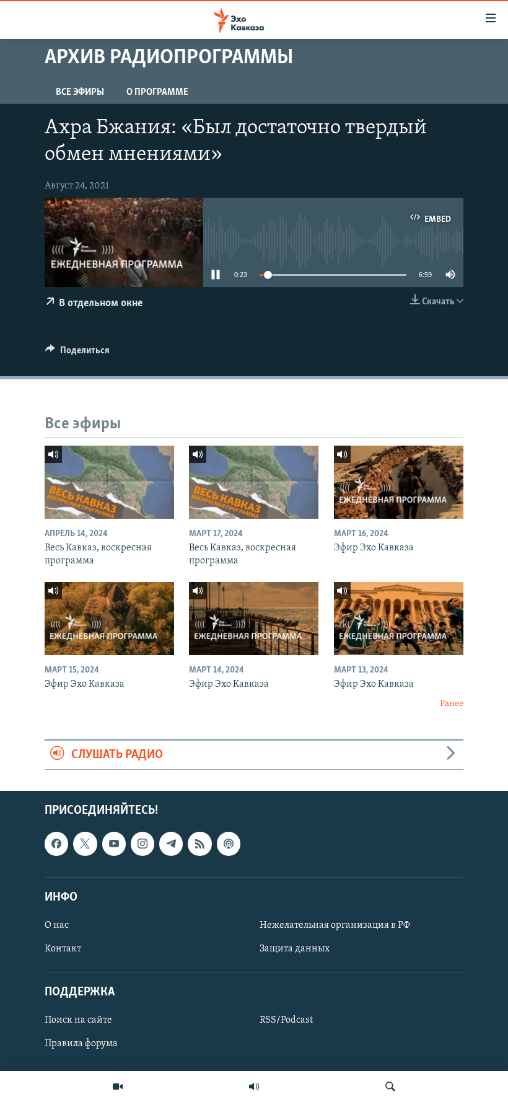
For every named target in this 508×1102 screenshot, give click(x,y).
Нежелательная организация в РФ (335, 925)
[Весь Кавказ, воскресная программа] (109, 482)
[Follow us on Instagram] (142, 843)
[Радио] (254, 1086)
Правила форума (81, 1044)
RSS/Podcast (286, 1021)
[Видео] (117, 1086)
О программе (157, 92)
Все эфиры (80, 92)
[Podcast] (228, 843)
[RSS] (199, 843)
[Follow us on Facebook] (56, 843)
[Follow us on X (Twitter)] (85, 843)
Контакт (63, 949)
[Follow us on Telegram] (171, 843)
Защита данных (295, 949)
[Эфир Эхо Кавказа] (398, 482)
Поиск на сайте (78, 1021)
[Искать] (390, 1086)
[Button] (77, 353)
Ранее (451, 703)
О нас (57, 925)
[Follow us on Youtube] (114, 843)
